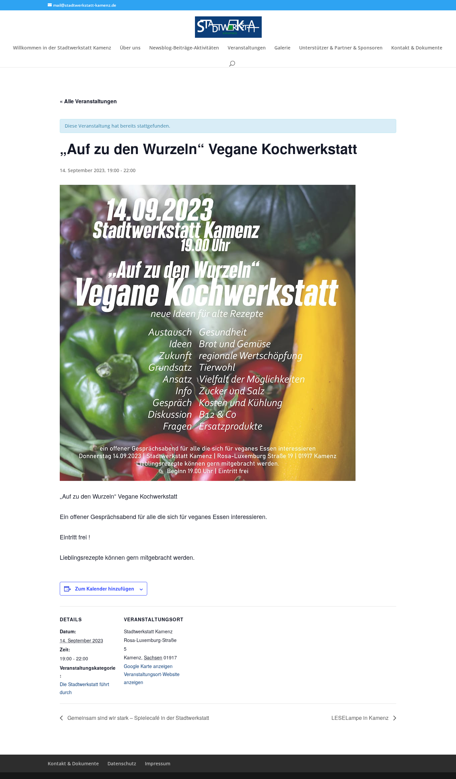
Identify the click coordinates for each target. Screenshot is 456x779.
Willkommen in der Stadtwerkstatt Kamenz (62, 48)
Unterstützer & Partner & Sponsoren (341, 48)
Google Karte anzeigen (148, 666)
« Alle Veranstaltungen (88, 101)
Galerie (282, 48)
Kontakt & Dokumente (416, 48)
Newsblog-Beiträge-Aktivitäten (184, 48)
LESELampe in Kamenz (360, 718)
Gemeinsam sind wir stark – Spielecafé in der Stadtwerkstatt (137, 718)
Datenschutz (121, 763)
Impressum (157, 763)
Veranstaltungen (247, 48)
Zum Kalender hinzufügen (104, 588)
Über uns (130, 48)
